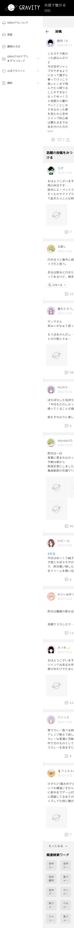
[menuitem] (21, 23)
